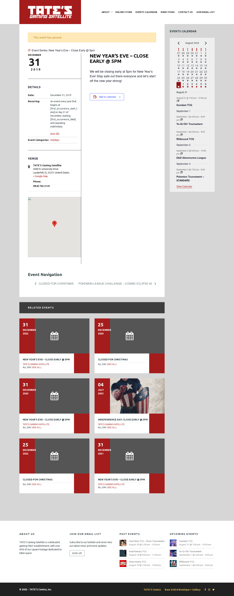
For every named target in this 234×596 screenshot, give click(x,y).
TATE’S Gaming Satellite (36, 364)
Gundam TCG (184, 105)
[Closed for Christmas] (130, 335)
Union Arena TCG (137, 561)
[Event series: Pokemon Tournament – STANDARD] (181, 172)
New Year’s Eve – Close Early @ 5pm (46, 359)
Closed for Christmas (56, 283)
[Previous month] (178, 43)
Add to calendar (107, 96)
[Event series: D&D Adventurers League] (181, 153)
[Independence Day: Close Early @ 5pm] (130, 395)
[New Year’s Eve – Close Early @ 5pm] (54, 335)
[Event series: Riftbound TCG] (181, 134)
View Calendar (184, 186)
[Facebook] (204, 590)
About (106, 12)
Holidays (54, 140)
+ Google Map (40, 176)
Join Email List (205, 12)
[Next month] (206, 43)
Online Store (123, 12)
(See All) (54, 133)
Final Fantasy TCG (138, 551)
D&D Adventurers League (191, 157)
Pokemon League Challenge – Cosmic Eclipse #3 (115, 283)
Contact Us (185, 12)
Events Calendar (146, 12)
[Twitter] (213, 590)
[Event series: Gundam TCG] (178, 100)
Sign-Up (77, 553)
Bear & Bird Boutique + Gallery (183, 589)
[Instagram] (208, 590)
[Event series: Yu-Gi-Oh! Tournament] (181, 119)
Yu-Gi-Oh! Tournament (189, 124)
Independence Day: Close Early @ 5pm (123, 419)
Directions (168, 12)
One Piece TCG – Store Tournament (146, 541)
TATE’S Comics (152, 589)
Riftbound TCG (185, 139)
